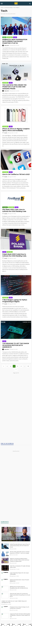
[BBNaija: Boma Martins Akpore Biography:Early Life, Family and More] (5, 588)
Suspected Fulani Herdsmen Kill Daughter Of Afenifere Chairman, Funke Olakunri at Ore (20, 615)
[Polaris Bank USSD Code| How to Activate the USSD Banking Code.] (16, 239)
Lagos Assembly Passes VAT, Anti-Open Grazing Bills (19, 573)
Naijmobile (6, 45)
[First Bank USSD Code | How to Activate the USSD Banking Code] (16, 198)
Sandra (5, 132)
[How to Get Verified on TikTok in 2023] (16, 160)
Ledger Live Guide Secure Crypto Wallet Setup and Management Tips (14, 601)
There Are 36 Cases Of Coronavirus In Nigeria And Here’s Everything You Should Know (20, 595)
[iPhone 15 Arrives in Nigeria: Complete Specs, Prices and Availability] (16, 115)
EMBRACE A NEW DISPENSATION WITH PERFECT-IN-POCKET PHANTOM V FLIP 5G (14, 41)
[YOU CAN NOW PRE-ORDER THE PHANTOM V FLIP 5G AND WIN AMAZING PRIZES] (16, 71)
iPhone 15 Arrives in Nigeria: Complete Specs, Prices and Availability (16, 129)
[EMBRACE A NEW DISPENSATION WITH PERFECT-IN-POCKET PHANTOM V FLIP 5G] (16, 26)
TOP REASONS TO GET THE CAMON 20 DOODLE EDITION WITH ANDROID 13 (15, 345)
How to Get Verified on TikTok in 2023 (16, 174)
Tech (15, 37)
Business (5, 207)
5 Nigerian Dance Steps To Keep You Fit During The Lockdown (19, 607)
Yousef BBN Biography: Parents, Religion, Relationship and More (14, 538)
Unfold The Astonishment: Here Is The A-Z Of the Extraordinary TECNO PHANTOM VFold (20, 546)
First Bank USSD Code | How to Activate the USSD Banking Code (14, 210)
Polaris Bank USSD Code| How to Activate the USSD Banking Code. (14, 255)
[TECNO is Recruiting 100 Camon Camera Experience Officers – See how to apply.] (5, 553)
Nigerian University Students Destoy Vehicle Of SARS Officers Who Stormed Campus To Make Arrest (19, 560)
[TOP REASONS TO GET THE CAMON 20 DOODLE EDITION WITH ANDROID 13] (16, 330)
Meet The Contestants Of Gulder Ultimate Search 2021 (20, 566)
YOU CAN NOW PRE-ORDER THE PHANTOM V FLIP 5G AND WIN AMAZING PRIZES (14, 87)
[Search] (30, 4)
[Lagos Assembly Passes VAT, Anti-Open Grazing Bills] (5, 572)
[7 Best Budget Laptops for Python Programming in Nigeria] (16, 285)
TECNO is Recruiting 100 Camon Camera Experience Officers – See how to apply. (19, 552)
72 (28, 366)
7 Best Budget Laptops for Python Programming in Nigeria (14, 300)
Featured (10, 37)
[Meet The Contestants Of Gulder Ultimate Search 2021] (5, 568)
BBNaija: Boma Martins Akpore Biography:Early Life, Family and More (19, 587)
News (4, 37)
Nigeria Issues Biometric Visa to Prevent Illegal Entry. (19, 580)
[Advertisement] (16, 391)
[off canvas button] (2, 4)
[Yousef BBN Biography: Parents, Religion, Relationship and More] (16, 534)
